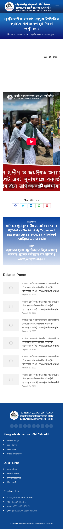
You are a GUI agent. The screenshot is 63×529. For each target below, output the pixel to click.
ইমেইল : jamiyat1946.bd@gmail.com (22, 511)
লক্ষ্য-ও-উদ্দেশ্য (12, 445)
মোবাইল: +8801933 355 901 (18, 506)
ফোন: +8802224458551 (17, 502)
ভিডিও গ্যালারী (12, 482)
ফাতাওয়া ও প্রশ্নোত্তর (14, 454)
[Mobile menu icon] (57, 7)
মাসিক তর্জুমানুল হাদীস (14, 478)
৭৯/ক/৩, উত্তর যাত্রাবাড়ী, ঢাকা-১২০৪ (20, 497)
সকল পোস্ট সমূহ (12, 469)
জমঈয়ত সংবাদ (11, 449)
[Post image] (11, 288)
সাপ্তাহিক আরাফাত (13, 473)
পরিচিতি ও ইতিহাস (13, 440)
